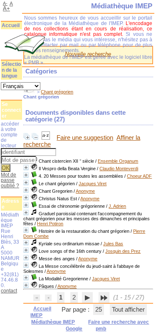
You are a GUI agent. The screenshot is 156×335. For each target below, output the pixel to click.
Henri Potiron (50, 223)
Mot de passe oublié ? (10, 180)
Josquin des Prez (123, 251)
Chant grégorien (57, 91)
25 (98, 309)
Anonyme (85, 191)
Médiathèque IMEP (53, 322)
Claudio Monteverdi (118, 168)
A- (5, 3)
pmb (101, 329)
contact (9, 290)
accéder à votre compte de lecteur (10, 134)
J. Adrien (117, 206)
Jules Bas (113, 243)
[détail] (26, 167)
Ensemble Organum (118, 161)
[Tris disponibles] (47, 137)
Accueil (11, 25)
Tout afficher (128, 309)
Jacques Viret (92, 183)
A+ (6, 8)
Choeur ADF (139, 176)
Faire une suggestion (85, 137)
